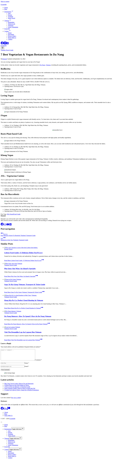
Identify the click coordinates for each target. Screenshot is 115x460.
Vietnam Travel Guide (7, 50)
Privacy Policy (12, 36)
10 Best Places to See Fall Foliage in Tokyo (16, 385)
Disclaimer (11, 34)
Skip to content (5, 1)
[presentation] (59, 247)
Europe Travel (8, 249)
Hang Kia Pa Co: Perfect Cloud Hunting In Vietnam (23, 300)
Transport (10, 25)
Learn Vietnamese (13, 27)
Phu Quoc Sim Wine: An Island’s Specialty (20, 268)
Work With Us (12, 37)
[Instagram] (5, 44)
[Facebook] (2, 44)
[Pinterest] (7, 44)
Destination (11, 22)
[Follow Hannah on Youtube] (7, 225)
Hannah (4, 59)
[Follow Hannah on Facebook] (2, 225)
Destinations (7, 429)
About (10, 33)
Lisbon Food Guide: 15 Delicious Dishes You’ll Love (23, 253)
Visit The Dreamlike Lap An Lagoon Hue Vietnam (22, 332)
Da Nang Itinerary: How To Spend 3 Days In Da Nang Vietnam (27, 316)
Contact (10, 39)
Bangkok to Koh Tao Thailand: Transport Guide (14, 239)
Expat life (7, 28)
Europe (10, 15)
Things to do (11, 24)
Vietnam (48, 65)
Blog (5, 9)
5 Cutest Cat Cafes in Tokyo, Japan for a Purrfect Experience (21, 390)
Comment (38, 360)
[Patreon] (8, 409)
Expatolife (12, 418)
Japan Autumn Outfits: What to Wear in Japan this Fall (19, 388)
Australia (10, 16)
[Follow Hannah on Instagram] (5, 225)
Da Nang (42, 65)
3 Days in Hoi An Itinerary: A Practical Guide (17, 387)
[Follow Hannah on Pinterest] (10, 225)
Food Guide (16, 214)
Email (27, 366)
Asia (9, 13)
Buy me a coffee (16, 397)
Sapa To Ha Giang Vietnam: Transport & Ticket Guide (24, 284)
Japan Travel (11, 18)
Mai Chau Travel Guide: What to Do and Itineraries (19, 383)
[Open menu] (2, 47)
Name (27, 363)
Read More (22, 260)
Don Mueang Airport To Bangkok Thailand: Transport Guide (18, 234)
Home (6, 7)
